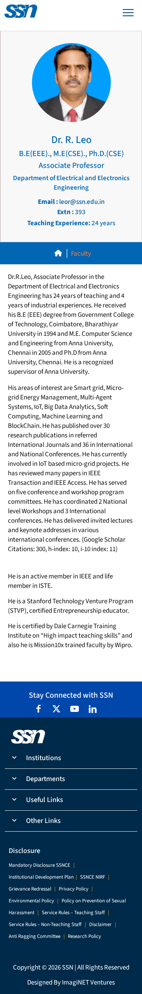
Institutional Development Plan (41, 877)
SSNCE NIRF (92, 877)
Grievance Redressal (30, 888)
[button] (71, 758)
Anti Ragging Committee (34, 936)
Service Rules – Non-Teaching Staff (45, 924)
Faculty (81, 253)
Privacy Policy (73, 888)
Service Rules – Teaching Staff (73, 912)
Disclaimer (100, 924)
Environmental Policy (31, 900)
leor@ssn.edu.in (71, 202)
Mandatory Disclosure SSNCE (39, 865)
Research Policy (84, 936)
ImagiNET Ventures (88, 982)
